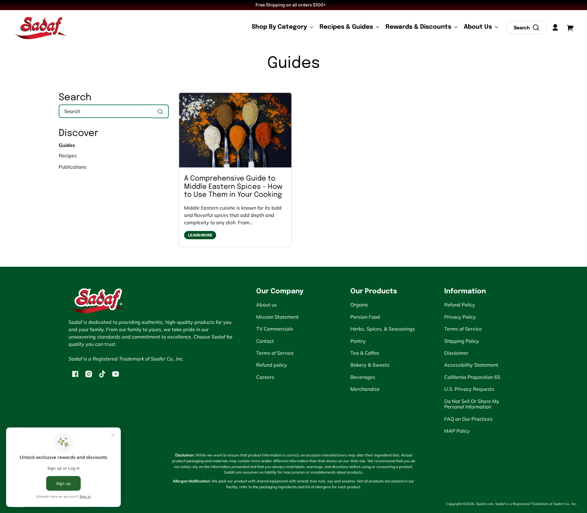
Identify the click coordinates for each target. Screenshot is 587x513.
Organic (359, 305)
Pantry (358, 341)
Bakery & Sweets (369, 365)
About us (266, 305)
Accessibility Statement (471, 365)
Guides (293, 63)
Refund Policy (459, 305)
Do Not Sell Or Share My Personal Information (471, 404)
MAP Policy (457, 431)
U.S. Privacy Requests (469, 389)
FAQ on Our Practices (468, 419)
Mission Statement (277, 317)
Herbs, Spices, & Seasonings (382, 329)
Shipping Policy (461, 341)
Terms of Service (275, 353)
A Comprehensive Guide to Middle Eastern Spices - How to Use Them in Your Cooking (233, 186)
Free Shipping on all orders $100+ (291, 5)
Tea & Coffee (364, 353)
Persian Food (365, 317)
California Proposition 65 (472, 377)
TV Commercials (274, 329)
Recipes (68, 155)
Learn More (200, 235)
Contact (265, 341)
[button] (526, 27)
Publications (73, 167)
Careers (265, 377)
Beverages (362, 377)
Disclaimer (456, 353)
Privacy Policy (460, 317)
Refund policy (271, 365)
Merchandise (365, 389)
